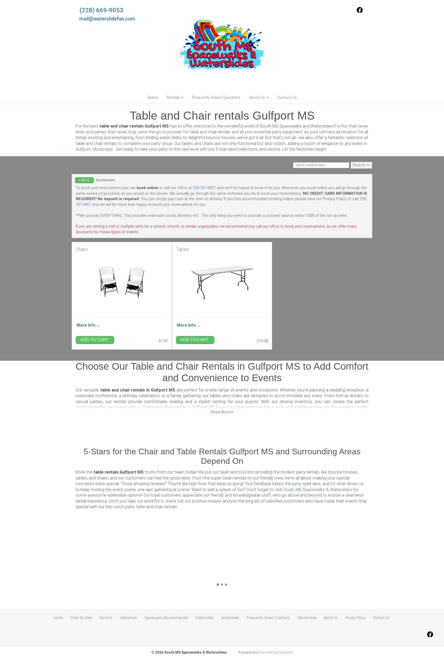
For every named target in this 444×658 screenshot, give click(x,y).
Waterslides (205, 618)
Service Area (307, 618)
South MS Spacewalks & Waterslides (317, 489)
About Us (331, 618)
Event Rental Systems (275, 652)
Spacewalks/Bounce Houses (166, 618)
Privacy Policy (355, 618)
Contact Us (287, 97)
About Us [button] (257, 97)
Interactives (128, 618)
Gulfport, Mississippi (94, 149)
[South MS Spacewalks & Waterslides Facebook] (360, 11)
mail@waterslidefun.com (107, 19)
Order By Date (81, 618)
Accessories (230, 618)
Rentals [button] (174, 97)
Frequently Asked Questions (216, 97)
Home (152, 97)
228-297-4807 (204, 187)
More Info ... (88, 325)
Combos (105, 618)
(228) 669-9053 (101, 10)
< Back (83, 180)
